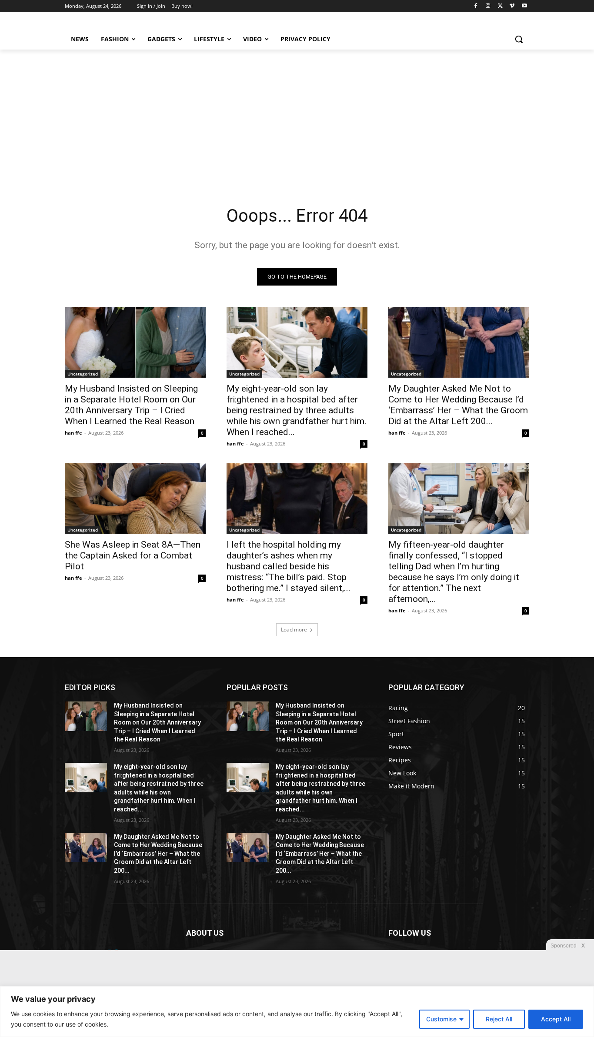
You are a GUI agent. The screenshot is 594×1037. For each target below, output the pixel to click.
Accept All (556, 1019)
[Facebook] (476, 6)
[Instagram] (488, 6)
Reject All (499, 1019)
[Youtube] (524, 6)
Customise (441, 1019)
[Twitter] (500, 6)
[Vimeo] (512, 6)
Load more (294, 629)
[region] (297, 1011)
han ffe (73, 432)
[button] (518, 39)
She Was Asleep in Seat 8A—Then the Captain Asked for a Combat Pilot (132, 555)
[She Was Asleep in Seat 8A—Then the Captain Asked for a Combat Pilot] (135, 498)
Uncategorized (82, 374)
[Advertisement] (297, 115)
